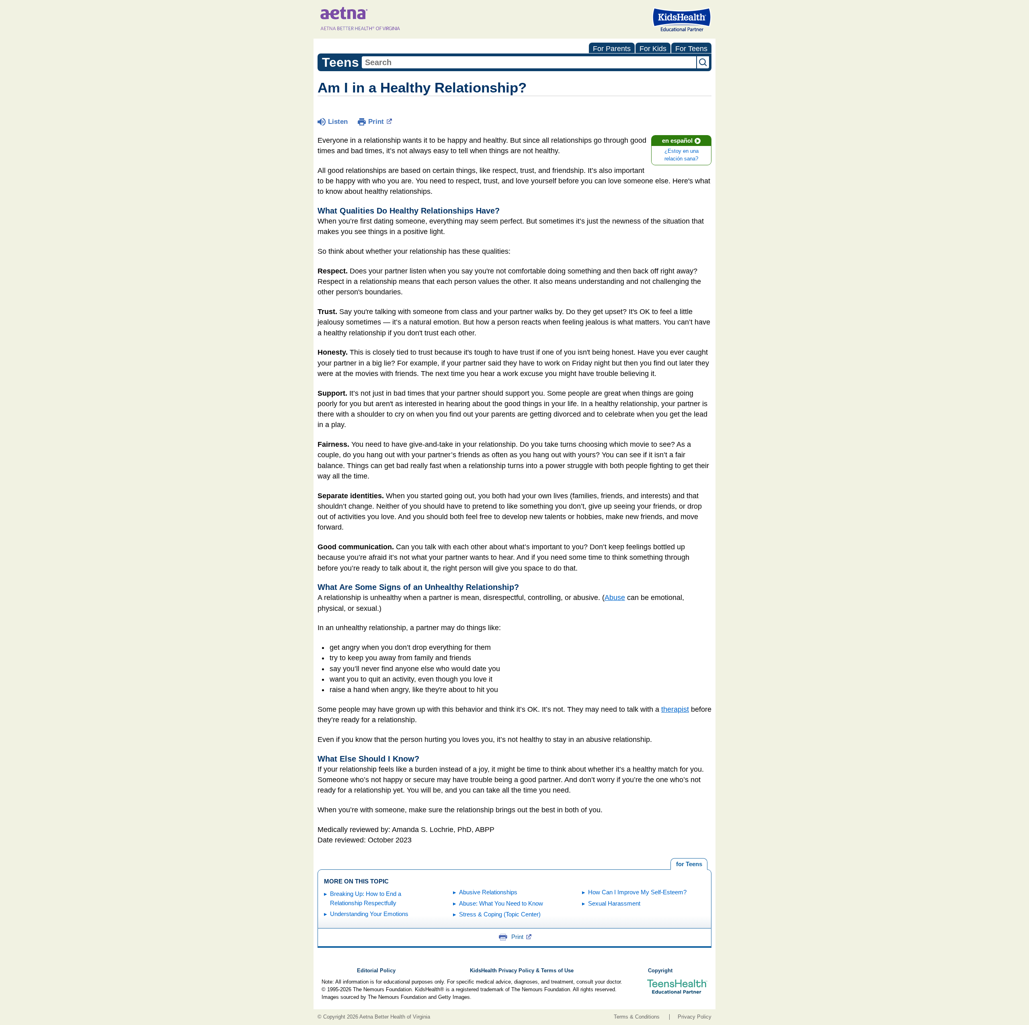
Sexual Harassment (614, 903)
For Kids (653, 49)
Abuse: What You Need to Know (501, 903)
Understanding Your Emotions (369, 913)
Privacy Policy (694, 1017)
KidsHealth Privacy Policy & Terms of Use (522, 971)
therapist (675, 709)
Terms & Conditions (637, 1017)
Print (376, 121)
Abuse (615, 598)
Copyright (660, 971)
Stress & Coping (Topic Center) (500, 914)
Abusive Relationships (488, 892)
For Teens (691, 49)
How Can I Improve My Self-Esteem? (637, 892)
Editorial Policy (376, 971)
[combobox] (529, 62)
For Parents (612, 49)
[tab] (688, 864)
